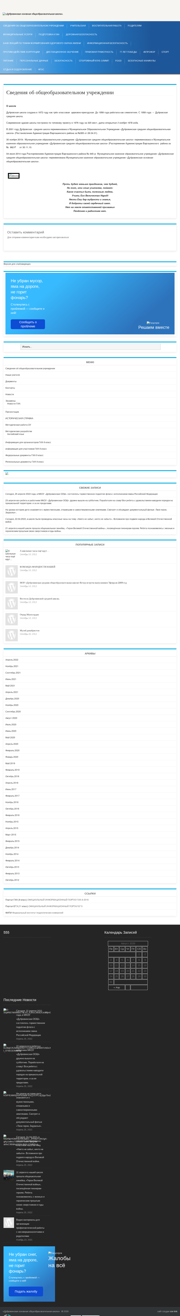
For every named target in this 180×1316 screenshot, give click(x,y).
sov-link (173, 1311)
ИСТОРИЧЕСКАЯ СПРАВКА (19, 418)
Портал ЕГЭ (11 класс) (16, 906)
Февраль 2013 (12, 873)
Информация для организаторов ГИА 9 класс (28, 442)
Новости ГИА (13, 403)
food (118, 61)
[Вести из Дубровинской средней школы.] (11, 608)
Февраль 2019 (12, 769)
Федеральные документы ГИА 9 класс (24, 455)
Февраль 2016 (12, 815)
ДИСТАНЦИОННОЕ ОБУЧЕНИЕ (62, 52)
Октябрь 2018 (12, 776)
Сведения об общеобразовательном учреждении (30, 368)
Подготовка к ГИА (49, 34)
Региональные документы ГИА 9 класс (24, 461)
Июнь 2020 (10, 730)
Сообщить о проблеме (28, 324)
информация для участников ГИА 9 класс (26, 448)
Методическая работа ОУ (18, 424)
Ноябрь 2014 (11, 853)
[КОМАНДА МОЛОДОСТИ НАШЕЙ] (11, 576)
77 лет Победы (128, 52)
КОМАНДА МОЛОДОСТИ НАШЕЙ (37, 566)
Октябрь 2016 (12, 808)
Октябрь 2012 (12, 879)
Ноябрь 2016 (11, 802)
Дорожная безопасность (81, 34)
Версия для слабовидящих (17, 263)
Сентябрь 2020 (13, 711)
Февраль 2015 (12, 840)
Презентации (12, 411)
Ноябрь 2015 (11, 821)
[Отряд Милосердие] (11, 624)
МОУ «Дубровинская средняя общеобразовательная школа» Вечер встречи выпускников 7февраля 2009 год (73, 582)
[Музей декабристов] (11, 640)
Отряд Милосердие (29, 614)
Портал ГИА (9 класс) (16, 899)
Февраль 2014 (12, 860)
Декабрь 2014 (12, 847)
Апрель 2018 (11, 782)
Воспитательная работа (106, 26)
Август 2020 (11, 717)
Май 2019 (10, 763)
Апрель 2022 (11, 659)
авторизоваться (61, 237)
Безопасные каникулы (142, 61)
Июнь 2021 (10, 679)
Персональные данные (34, 61)
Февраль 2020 (12, 750)
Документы (11, 381)
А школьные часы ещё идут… (34, 551)
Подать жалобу (26, 1291)
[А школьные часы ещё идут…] (11, 559)
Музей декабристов (29, 630)
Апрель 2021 (11, 691)
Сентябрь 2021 (13, 672)
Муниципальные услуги (17, 34)
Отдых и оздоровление (17, 69)
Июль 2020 (10, 724)
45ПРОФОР (149, 52)
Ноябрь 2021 (11, 666)
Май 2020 (10, 737)
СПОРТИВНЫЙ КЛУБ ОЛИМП (94, 61)
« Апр (117, 987)
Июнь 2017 (10, 789)
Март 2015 (10, 834)
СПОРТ (165, 52)
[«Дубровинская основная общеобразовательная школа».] (33, 14)
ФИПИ (8, 912)
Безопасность (64, 61)
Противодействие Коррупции (21, 52)
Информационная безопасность (107, 43)
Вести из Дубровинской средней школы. (40, 598)
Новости (9, 394)
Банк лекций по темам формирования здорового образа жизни (42, 43)
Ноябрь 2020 (11, 704)
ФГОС (41, 69)
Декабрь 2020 (12, 698)
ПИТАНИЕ (8, 61)
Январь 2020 (11, 756)
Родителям (135, 26)
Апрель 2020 (11, 743)
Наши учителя (12, 374)
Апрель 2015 (11, 828)
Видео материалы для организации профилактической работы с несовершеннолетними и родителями (30, 1227)
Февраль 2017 (12, 795)
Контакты (10, 387)
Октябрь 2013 (12, 866)
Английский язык (15, 433)
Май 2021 (10, 685)
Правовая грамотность (99, 52)
